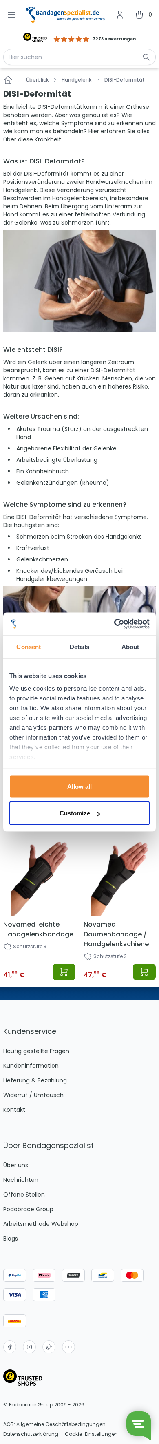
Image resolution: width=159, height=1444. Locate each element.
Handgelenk (76, 80)
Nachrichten (20, 1180)
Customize (75, 813)
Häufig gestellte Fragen (36, 1051)
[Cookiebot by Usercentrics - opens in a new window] (114, 624)
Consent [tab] (28, 646)
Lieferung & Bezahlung (35, 1080)
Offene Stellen (24, 1194)
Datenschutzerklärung (30, 1434)
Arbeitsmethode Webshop (40, 1224)
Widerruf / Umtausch (33, 1095)
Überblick (37, 80)
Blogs (10, 1238)
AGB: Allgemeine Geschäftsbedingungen (54, 1424)
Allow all (79, 786)
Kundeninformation (31, 1066)
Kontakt (14, 1110)
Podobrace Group (28, 1209)
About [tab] (130, 646)
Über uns (15, 1165)
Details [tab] (80, 646)
